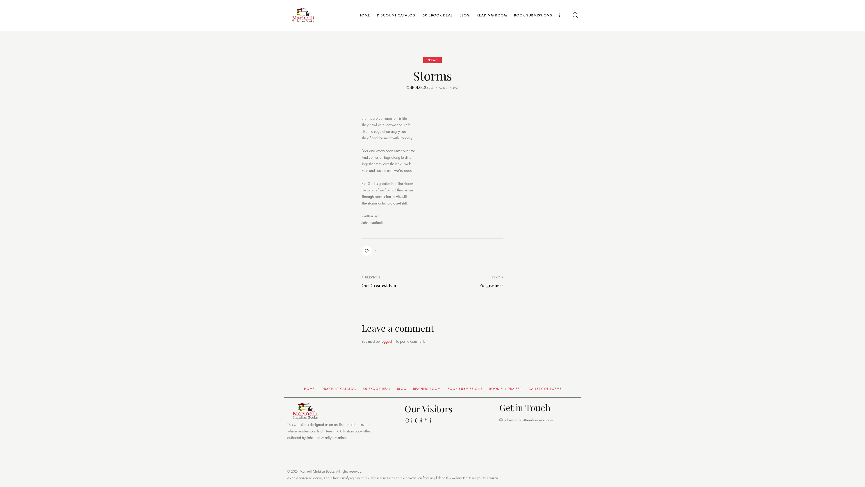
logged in (388, 341)
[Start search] (575, 15)
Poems (432, 60)
